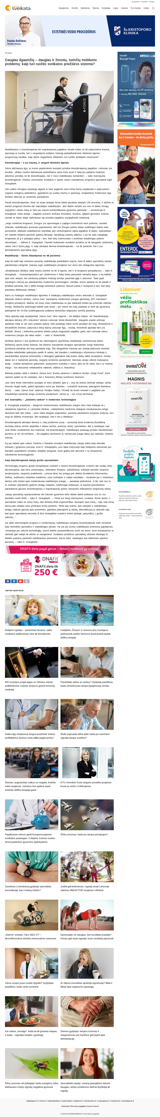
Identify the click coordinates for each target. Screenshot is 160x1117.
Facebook (144, 2)
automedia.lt (67, 1101)
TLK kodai (135, 8)
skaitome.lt (77, 1101)
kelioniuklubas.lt (54, 1101)
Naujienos (64, 8)
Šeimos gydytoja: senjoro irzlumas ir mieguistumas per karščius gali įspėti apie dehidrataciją (82, 1035)
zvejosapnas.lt (103, 1101)
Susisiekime (136, 2)
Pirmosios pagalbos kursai (81, 1106)
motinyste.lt (115, 1101)
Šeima (95, 8)
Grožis (75, 8)
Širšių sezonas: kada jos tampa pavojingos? (84, 834)
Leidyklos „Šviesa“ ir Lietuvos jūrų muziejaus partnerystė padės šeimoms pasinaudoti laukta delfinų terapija (85, 634)
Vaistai (124, 8)
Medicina (85, 8)
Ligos (115, 8)
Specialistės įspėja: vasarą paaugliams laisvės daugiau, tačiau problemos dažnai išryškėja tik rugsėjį (85, 1087)
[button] (8, 581)
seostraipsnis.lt (128, 1101)
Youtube (151, 2)
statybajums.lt (32, 1101)
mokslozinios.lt (90, 1101)
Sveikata (106, 8)
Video (146, 8)
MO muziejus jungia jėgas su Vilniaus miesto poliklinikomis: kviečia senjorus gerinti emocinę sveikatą (30, 686)
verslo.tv (42, 1101)
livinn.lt (96, 1106)
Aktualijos (8, 53)
